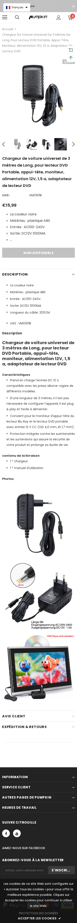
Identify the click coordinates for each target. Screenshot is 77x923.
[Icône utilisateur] (58, 17)
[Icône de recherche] (17, 17)
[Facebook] (6, 833)
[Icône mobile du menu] (4, 17)
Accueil (7, 29)
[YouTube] (17, 833)
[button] (16, 7)
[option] (38, 95)
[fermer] (73, 6)
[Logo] (38, 17)
